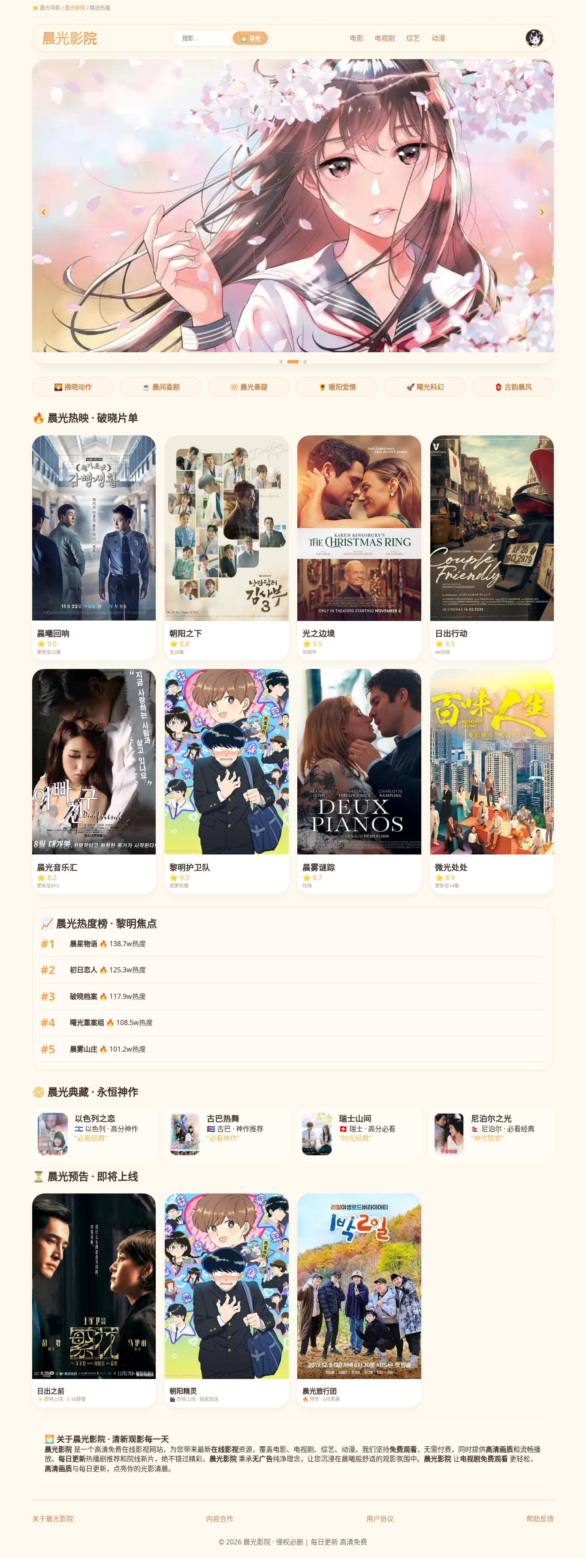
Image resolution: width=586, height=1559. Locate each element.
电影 (356, 38)
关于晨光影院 (52, 1518)
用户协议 (380, 1518)
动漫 (438, 38)
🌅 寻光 (250, 39)
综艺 (413, 38)
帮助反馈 (540, 1518)
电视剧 (385, 38)
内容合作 (219, 1518)
